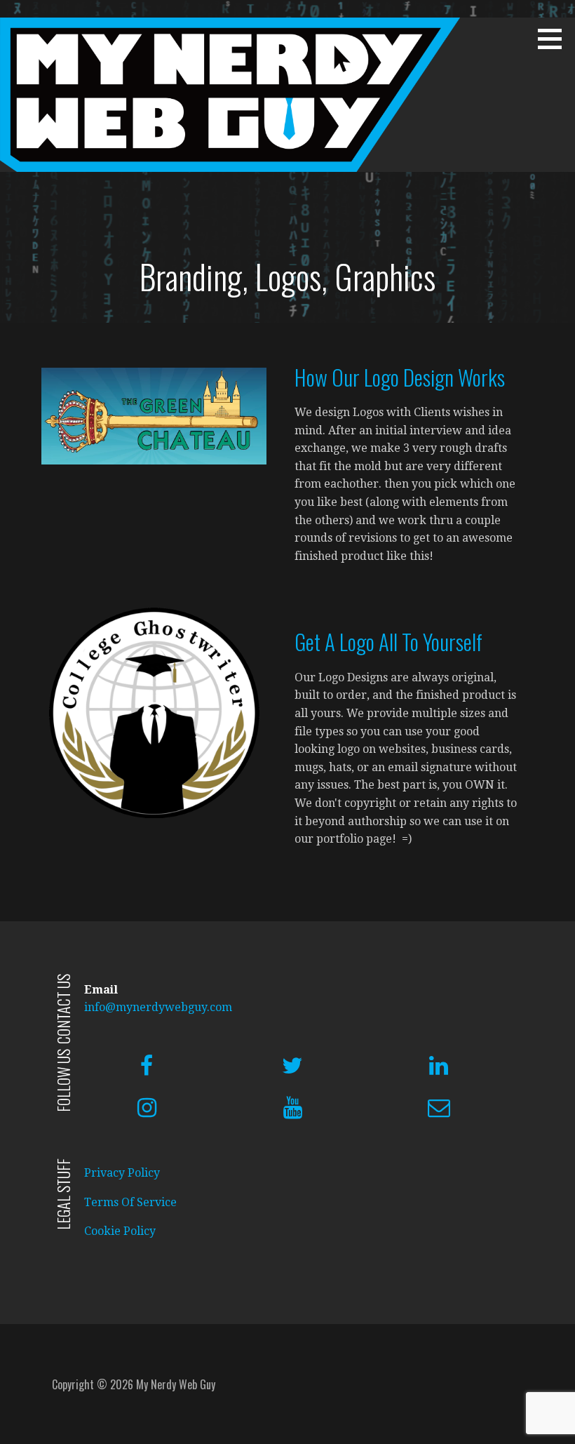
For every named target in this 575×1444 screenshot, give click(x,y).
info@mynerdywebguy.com (158, 1007)
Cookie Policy (120, 1231)
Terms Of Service (130, 1202)
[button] (554, 38)
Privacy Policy (122, 1172)
